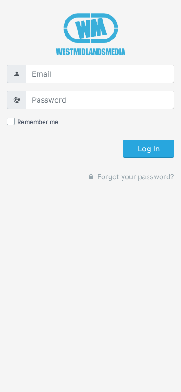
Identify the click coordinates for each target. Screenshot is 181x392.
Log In (149, 148)
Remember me (37, 121)
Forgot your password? (135, 176)
